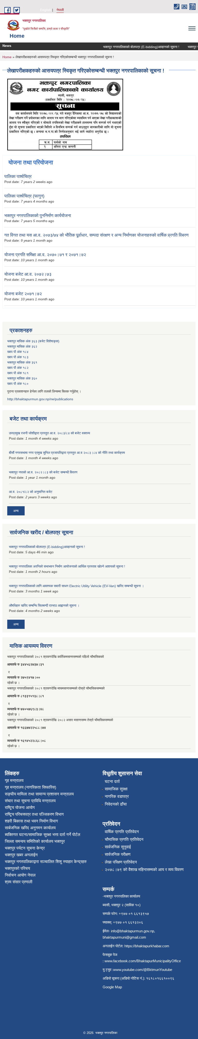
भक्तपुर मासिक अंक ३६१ (22, 362)
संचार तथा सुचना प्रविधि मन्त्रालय (30, 801)
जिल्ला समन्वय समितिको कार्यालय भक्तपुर (35, 841)
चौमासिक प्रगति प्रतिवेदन (124, 839)
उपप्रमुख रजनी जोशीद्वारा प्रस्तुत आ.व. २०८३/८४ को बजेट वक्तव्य (49, 433)
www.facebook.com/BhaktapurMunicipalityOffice (143, 961)
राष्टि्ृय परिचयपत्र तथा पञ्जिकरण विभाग (34, 814)
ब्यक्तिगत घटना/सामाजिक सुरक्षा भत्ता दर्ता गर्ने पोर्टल (42, 834)
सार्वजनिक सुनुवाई (118, 847)
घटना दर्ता (112, 781)
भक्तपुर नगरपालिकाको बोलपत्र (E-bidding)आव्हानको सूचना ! (136, 47)
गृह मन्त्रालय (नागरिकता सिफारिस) (30, 787)
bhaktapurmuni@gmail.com (124, 937)
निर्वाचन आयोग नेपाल (20, 875)
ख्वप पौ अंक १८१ (17, 373)
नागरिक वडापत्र (117, 796)
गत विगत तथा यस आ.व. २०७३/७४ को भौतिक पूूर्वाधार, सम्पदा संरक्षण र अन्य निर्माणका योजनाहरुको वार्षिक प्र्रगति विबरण (96, 235)
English (45, 10)
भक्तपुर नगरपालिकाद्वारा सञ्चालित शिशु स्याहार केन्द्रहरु (46, 861)
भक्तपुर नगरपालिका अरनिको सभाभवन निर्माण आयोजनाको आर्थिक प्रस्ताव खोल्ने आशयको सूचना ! (67, 566)
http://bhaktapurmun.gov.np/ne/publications (40, 399)
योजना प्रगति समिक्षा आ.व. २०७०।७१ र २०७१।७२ (45, 254)
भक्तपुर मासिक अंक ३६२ (22, 346)
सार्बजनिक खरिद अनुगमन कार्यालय (30, 828)
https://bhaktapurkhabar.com (146, 946)
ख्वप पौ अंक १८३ (17, 357)
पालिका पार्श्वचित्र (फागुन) (24, 196)
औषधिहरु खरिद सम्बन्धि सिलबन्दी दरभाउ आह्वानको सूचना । (44, 605)
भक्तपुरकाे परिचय (17, 868)
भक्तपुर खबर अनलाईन (21, 855)
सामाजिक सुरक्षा (116, 789)
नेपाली (60, 10)
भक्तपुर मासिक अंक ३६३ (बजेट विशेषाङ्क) (33, 341)
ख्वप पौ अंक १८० (17, 384)
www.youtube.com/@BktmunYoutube (142, 970)
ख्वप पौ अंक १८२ (17, 368)
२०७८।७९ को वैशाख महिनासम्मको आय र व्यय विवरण (144, 869)
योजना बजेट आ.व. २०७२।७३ (27, 274)
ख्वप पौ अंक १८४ (17, 352)
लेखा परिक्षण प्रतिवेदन (121, 862)
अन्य (16, 511)
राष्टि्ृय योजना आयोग (20, 807)
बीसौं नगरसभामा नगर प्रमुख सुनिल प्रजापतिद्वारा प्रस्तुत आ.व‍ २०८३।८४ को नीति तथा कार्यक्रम (67, 453)
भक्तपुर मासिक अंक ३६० (22, 378)
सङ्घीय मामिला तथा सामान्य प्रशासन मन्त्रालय (39, 794)
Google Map (112, 987)
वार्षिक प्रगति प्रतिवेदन (122, 831)
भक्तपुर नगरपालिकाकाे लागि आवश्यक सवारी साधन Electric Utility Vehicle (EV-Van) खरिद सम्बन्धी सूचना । (76, 586)
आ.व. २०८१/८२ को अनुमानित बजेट (30, 492)
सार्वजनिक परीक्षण (117, 854)
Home (7, 57)
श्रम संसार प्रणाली (18, 882)
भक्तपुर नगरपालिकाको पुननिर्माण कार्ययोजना (37, 215)
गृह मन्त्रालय (14, 780)
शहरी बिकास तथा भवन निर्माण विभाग (31, 821)
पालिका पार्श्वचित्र (18, 176)
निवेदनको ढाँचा (116, 804)
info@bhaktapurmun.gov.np (132, 931)
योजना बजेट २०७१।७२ (23, 293)
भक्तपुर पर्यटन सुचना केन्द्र (25, 848)
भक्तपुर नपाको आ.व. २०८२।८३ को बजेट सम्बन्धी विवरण (43, 472)
